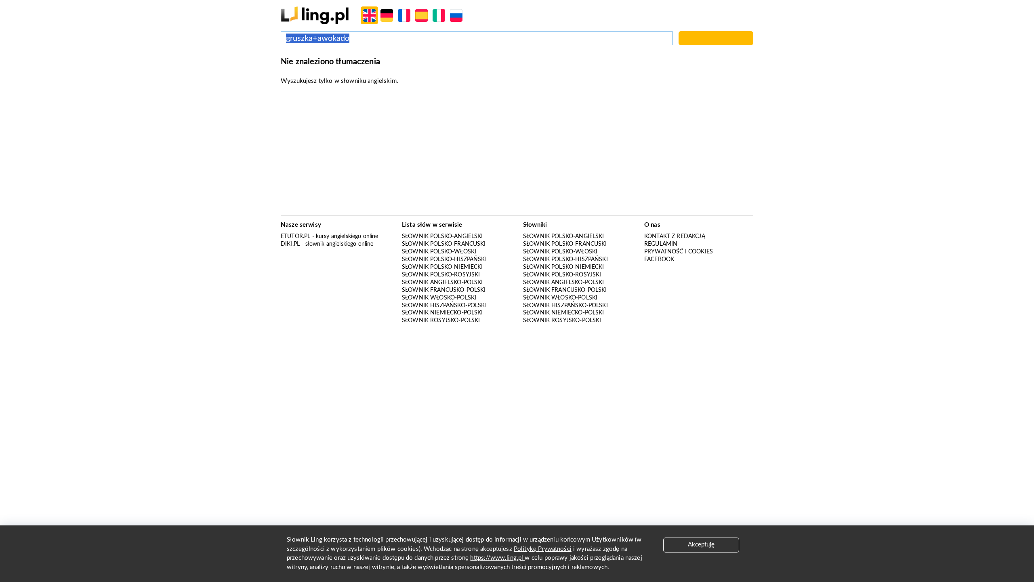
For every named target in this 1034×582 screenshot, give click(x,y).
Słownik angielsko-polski (442, 282)
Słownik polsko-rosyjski (441, 275)
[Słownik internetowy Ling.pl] (315, 15)
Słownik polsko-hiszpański (444, 259)
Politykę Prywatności (543, 549)
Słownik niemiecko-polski (442, 313)
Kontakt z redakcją (674, 236)
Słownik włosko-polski (439, 298)
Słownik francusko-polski (444, 290)
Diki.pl (290, 244)
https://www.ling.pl (497, 558)
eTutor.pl (295, 236)
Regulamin (660, 244)
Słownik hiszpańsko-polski (444, 305)
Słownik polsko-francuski (444, 244)
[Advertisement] (517, 152)
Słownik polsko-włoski (439, 252)
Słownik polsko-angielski (442, 236)
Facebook (659, 259)
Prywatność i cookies (678, 252)
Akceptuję (701, 545)
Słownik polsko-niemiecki (442, 267)
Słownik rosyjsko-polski (441, 320)
